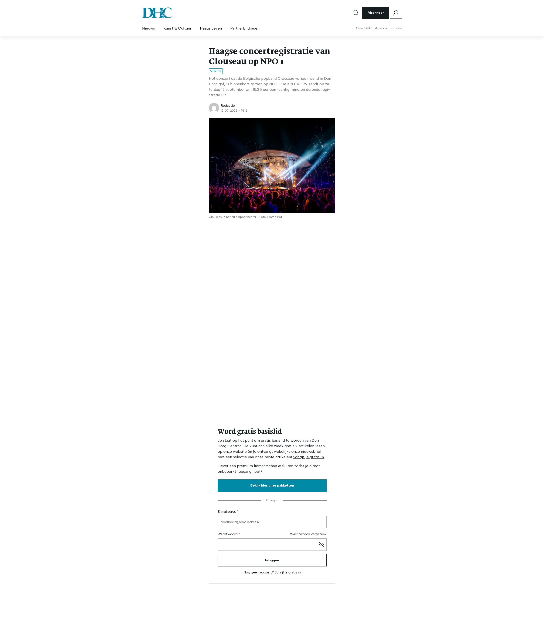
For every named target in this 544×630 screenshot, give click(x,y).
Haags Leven (211, 28)
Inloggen (272, 560)
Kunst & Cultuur (177, 28)
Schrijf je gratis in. (308, 457)
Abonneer (375, 13)
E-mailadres (227, 511)
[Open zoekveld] (355, 13)
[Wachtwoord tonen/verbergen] (321, 544)
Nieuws (148, 28)
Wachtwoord (228, 534)
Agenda (381, 28)
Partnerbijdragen (244, 28)
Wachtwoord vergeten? (308, 534)
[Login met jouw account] (396, 13)
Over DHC (364, 28)
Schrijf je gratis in (288, 572)
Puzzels (396, 28)
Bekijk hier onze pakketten (272, 485)
